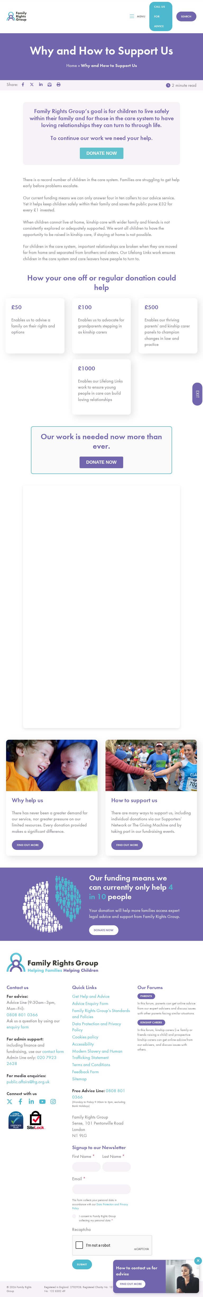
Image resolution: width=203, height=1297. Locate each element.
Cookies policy (85, 1036)
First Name (83, 1156)
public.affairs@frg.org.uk (28, 1081)
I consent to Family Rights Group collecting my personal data (97, 1218)
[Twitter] (9, 1102)
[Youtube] (42, 1102)
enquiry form (18, 1026)
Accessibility (83, 1044)
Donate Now (103, 930)
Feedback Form (85, 1071)
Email (79, 1178)
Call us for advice (159, 16)
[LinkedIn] (31, 1102)
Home (71, 65)
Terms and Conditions (91, 1064)
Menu (141, 16)
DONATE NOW (101, 462)
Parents (146, 996)
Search (186, 16)
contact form (53, 1051)
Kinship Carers (151, 1022)
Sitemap (79, 1078)
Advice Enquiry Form (90, 1003)
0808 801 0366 (22, 1014)
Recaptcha (81, 1229)
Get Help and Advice (90, 996)
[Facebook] (20, 1102)
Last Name (113, 1156)
